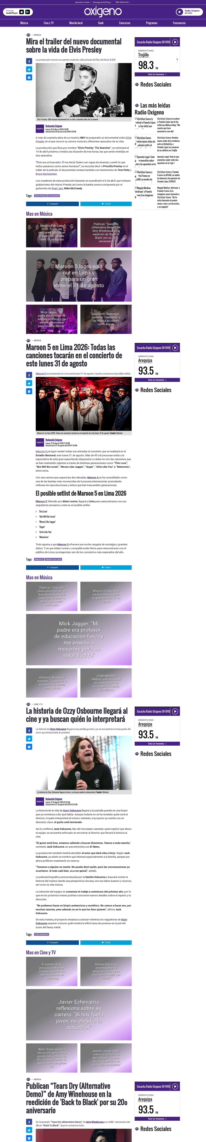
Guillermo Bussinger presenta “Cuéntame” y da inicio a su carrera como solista (106, 319)
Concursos (124, 23)
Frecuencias (179, 23)
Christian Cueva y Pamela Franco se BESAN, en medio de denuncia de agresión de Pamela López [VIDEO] (168, 176)
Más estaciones (122, 2)
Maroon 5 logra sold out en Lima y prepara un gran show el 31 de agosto (79, 276)
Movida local (75, 23)
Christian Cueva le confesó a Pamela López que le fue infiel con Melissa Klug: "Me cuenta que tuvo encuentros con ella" (168, 125)
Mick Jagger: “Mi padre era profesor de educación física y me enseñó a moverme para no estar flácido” (52, 319)
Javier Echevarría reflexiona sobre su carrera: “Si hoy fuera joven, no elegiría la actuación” (79, 1014)
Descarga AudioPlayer (102, 2)
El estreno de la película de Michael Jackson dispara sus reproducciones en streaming (52, 971)
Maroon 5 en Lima (53, 559)
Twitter (108, 204)
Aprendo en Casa (82, 2)
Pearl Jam (57, 188)
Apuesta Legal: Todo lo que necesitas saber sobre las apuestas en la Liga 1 (168, 160)
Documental (53, 196)
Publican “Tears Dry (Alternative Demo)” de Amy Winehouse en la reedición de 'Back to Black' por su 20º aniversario (106, 232)
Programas (151, 23)
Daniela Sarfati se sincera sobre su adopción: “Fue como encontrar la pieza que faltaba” (106, 971)
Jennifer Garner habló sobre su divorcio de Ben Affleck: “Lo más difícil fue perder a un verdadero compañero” (106, 1057)
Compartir (54, 204)
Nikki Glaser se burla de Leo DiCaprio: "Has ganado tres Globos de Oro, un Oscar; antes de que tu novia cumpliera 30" (51, 1058)
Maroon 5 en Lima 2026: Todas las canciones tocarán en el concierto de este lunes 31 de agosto (51, 232)
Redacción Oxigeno (54, 126)
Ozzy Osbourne (58, 729)
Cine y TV (49, 23)
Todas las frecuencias (156, 74)
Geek (100, 23)
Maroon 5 (41, 373)
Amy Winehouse (95, 1121)
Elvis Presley (40, 196)
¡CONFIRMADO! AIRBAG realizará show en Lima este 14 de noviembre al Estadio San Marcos (106, 682)
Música (24, 23)
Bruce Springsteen (46, 173)
